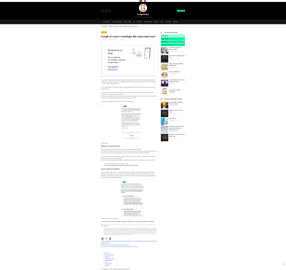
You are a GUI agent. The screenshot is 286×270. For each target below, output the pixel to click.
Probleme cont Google (132, 241)
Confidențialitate (108, 260)
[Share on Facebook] (102, 238)
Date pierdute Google (110, 241)
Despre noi (107, 253)
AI (134, 21)
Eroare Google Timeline (121, 241)
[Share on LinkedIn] (110, 238)
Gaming (139, 21)
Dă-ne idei (107, 256)
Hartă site (107, 265)
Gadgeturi (106, 21)
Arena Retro (148, 21)
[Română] (140, 1)
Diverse (168, 21)
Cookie (106, 262)
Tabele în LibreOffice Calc (174, 71)
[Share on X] (106, 238)
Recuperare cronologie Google (145, 241)
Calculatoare (116, 21)
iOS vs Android (172, 118)
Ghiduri (175, 21)
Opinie (156, 21)
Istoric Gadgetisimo (109, 254)
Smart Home (127, 21)
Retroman (104, 39)
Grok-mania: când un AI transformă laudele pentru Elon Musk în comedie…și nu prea (176, 128)
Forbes (116, 163)
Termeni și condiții (109, 258)
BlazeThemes (126, 269)
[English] (145, 1)
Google (111, 174)
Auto (162, 21)
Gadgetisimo (143, 14)
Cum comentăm (108, 263)
